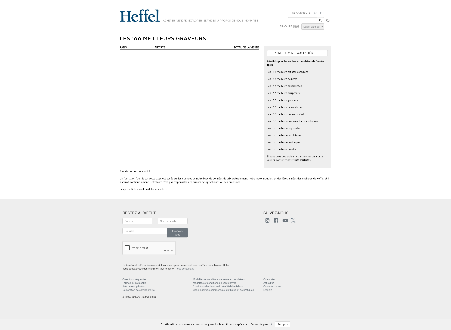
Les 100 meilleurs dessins (281, 149)
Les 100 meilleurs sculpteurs (283, 93)
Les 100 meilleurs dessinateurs (284, 107)
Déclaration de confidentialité (138, 290)
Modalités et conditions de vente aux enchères (219, 279)
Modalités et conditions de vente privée (214, 283)
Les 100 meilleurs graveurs (282, 100)
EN (315, 12)
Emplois (267, 290)
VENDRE (182, 21)
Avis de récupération (133, 286)
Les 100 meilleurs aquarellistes (284, 86)
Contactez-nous (272, 286)
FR (321, 12)
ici (270, 324)
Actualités (268, 283)
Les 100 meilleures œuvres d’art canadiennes (292, 121)
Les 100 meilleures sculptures (284, 135)
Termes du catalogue (134, 283)
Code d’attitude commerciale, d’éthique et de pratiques (223, 290)
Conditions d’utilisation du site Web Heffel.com (218, 286)
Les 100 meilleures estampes (284, 142)
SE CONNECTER (302, 13)
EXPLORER (195, 21)
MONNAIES (251, 21)
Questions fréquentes (134, 279)
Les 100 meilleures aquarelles (284, 128)
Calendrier (269, 279)
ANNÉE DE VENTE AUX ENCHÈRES (296, 53)
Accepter (282, 324)
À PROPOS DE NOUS (230, 21)
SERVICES (209, 21)
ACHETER (169, 21)
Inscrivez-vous (177, 232)
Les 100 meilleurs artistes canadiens (287, 72)
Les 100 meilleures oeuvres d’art (285, 114)
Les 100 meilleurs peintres (282, 79)
